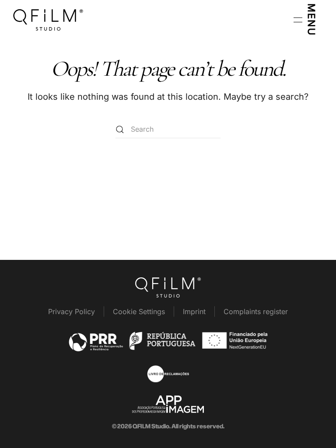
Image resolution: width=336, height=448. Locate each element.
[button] (306, 19)
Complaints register (256, 311)
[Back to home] (48, 19)
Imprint (194, 311)
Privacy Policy (71, 311)
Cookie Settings (139, 311)
